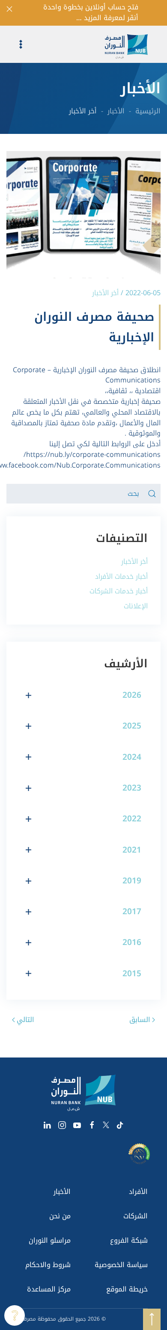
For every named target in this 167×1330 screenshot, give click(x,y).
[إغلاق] (9, 9)
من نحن (60, 1216)
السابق (139, 1019)
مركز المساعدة (49, 1289)
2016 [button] (131, 942)
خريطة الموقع (127, 1289)
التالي (25, 1019)
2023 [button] (131, 788)
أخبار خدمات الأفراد (121, 576)
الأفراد (138, 1191)
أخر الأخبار (105, 292)
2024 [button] (131, 757)
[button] (14, 44)
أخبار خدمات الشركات (118, 591)
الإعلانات (136, 606)
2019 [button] (131, 881)
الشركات (135, 1216)
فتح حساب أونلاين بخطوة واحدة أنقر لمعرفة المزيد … (90, 13)
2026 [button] (131, 695)
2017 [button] (131, 911)
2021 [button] (131, 850)
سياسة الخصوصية (121, 1264)
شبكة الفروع (129, 1240)
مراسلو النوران (50, 1240)
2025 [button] (131, 726)
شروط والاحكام (48, 1264)
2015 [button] (131, 973)
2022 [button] (131, 818)
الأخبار (62, 1191)
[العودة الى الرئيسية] (133, 44)
